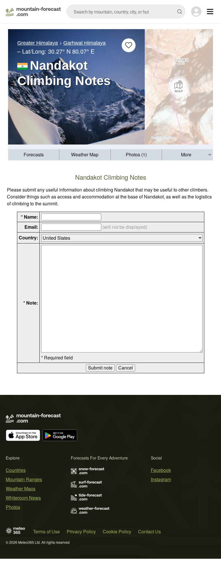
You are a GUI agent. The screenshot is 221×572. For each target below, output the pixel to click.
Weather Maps (20, 488)
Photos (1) (136, 154)
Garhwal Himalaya (84, 43)
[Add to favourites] (129, 45)
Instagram (161, 479)
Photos (13, 507)
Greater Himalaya (37, 43)
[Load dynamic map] (179, 86)
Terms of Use (46, 531)
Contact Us (149, 531)
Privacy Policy (81, 531)
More (186, 154)
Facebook (161, 470)
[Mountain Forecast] (33, 11)
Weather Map (84, 154)
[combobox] (125, 11)
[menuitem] (33, 154)
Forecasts (34, 154)
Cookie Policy (117, 531)
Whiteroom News (23, 497)
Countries (16, 470)
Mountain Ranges (24, 479)
